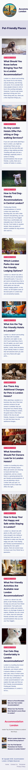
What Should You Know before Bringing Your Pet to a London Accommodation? (13, 68)
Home (7, 764)
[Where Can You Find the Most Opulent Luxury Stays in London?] (4, 710)
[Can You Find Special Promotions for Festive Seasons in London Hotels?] (4, 746)
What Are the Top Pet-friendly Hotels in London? (14, 327)
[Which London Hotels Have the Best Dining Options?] (4, 739)
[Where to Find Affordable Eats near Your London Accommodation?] (4, 702)
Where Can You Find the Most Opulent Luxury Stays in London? (17, 711)
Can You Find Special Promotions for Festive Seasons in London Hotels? (16, 747)
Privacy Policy (21, 766)
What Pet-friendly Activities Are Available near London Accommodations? (14, 589)
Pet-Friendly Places (10, 57)
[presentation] (14, 47)
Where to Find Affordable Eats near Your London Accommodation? (16, 703)
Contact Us (14, 764)
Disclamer (22, 764)
